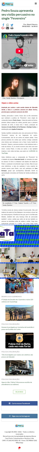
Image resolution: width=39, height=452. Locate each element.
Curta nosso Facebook (20, 403)
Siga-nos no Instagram (21, 416)
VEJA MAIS (19, 392)
